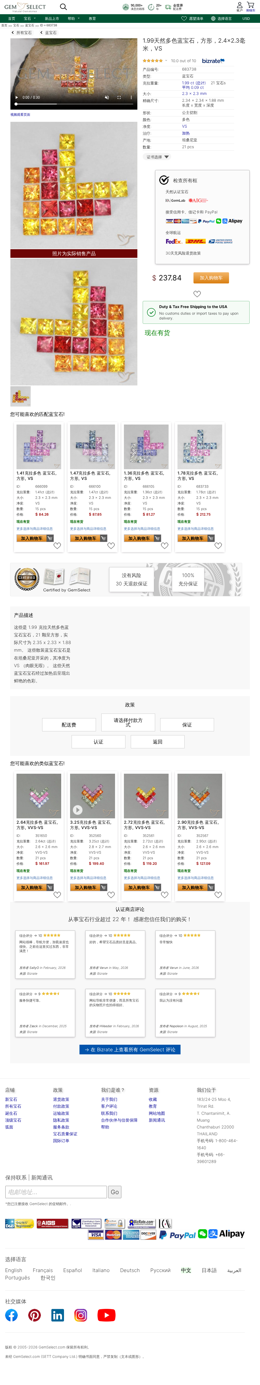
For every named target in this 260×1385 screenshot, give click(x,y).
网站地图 (157, 1113)
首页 (11, 18)
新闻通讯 (157, 1120)
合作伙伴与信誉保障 (119, 1120)
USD (246, 18)
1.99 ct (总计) (194, 82)
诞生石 (11, 1113)
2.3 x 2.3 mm (194, 93)
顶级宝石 (13, 1120)
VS (184, 126)
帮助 (74, 18)
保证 (187, 725)
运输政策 (61, 1113)
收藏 (153, 1099)
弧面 (9, 1126)
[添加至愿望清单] (197, 294)
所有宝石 (13, 1106)
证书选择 (154, 157)
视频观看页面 (20, 114)
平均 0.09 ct (193, 87)
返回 (157, 742)
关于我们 (109, 1099)
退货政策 (61, 1099)
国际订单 (61, 1140)
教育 (92, 18)
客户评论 (109, 1106)
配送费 (69, 725)
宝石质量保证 (65, 1133)
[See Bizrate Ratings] (213, 61)
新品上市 (52, 18)
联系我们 (109, 1113)
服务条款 (61, 1126)
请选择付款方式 (128, 722)
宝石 (30, 18)
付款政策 (61, 1106)
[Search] (63, 7)
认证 (98, 742)
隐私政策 (61, 1120)
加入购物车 (211, 277)
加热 (186, 133)
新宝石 (11, 1099)
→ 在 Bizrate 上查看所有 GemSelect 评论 (130, 1049)
